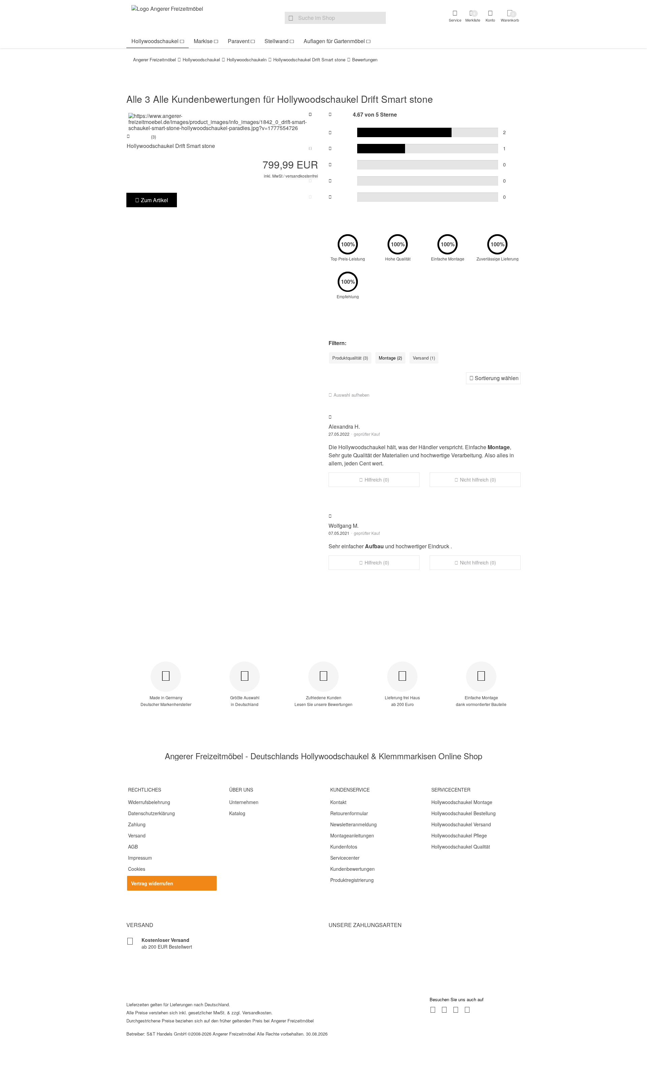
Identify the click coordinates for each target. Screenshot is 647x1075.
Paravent (238, 41)
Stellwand (276, 41)
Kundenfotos (343, 846)
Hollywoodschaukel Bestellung (463, 813)
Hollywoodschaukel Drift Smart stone (309, 59)
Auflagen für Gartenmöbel (334, 41)
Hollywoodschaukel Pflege (459, 835)
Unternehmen (243, 802)
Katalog (237, 813)
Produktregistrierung (352, 880)
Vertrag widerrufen (152, 883)
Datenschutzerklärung (151, 813)
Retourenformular (349, 813)
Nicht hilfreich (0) (478, 479)
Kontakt (338, 802)
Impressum (140, 857)
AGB (133, 846)
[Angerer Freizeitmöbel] (171, 17)
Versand (137, 835)
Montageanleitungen (352, 835)
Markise (203, 41)
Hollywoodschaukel (155, 41)
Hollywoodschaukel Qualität (460, 846)
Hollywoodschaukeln (247, 59)
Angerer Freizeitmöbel (154, 59)
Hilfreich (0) (377, 479)
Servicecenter (345, 857)
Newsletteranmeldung (353, 824)
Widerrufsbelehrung (149, 802)
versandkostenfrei (301, 176)
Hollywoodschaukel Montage (461, 802)
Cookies (136, 868)
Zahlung (137, 824)
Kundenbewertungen (352, 868)
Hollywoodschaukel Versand (461, 824)
